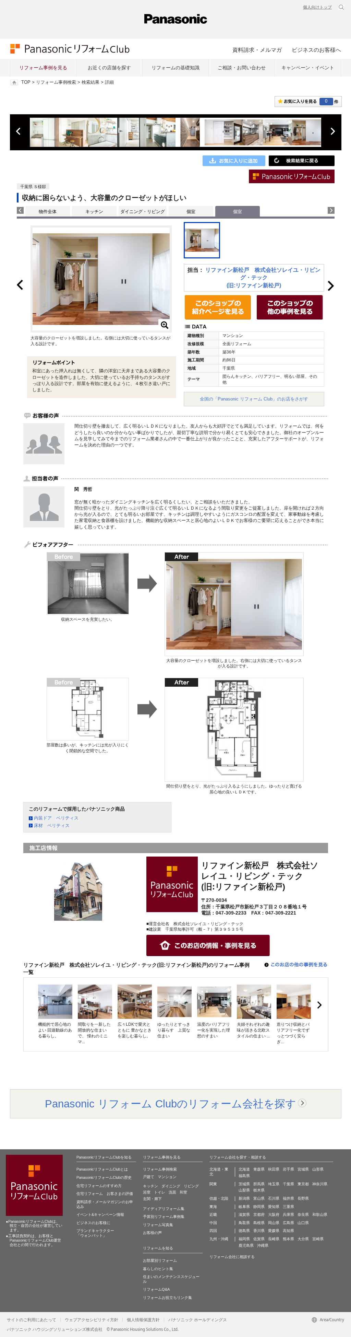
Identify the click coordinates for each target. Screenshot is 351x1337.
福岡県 (244, 1239)
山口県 (303, 1223)
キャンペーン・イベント (307, 67)
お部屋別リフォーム (160, 1260)
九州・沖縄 (218, 1239)
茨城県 (244, 1184)
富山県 (259, 1198)
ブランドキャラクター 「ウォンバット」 (95, 1233)
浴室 (146, 1192)
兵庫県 (288, 1214)
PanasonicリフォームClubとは (102, 1169)
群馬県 (259, 1184)
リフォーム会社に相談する (232, 1257)
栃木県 (259, 1190)
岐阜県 (244, 1207)
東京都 (303, 1184)
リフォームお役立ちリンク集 (167, 1297)
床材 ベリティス (52, 825)
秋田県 (273, 1169)
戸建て (148, 1177)
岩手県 (288, 1169)
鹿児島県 (246, 1245)
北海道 (244, 1169)
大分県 (303, 1239)
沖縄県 (262, 1245)
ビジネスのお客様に (93, 1223)
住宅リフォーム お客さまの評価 (104, 1193)
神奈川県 (319, 1184)
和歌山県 (319, 1214)
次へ (332, 131)
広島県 (288, 1223)
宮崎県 (318, 1239)
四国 (213, 1231)
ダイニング (170, 1186)
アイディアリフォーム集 (163, 1209)
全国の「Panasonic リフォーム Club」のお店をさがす (254, 399)
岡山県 (273, 1223)
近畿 (213, 1214)
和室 (183, 1192)
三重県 (288, 1207)
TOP (26, 82)
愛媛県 (273, 1231)
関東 (213, 1184)
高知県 (288, 1231)
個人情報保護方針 (143, 1320)
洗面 (172, 1192)
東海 (213, 1207)
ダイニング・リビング (142, 211)
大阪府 (273, 1214)
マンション (167, 1177)
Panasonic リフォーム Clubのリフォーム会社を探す (170, 1103)
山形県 (318, 1169)
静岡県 (259, 1207)
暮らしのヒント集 (158, 1269)
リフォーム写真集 (158, 1225)
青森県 (259, 1169)
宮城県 (303, 1169)
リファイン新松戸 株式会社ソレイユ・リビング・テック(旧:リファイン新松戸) (262, 277)
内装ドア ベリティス (56, 818)
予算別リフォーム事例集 (163, 1216)
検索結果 (90, 82)
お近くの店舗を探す (109, 67)
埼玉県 (273, 1184)
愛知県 (273, 1207)
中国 (213, 1223)
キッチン (94, 211)
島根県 (259, 1223)
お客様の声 (152, 1233)
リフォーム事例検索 (56, 82)
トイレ (159, 1192)
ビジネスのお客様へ (316, 50)
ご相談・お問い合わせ (242, 67)
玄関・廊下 (152, 1199)
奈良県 (303, 1214)
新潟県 (244, 1198)
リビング (191, 1186)
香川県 (259, 1231)
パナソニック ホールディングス (197, 1320)
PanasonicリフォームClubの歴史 (104, 1177)
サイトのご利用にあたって (31, 1320)
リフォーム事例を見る (43, 67)
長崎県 (273, 1239)
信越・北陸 (218, 1198)
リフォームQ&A (156, 1289)
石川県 (273, 1198)
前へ (18, 131)
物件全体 (48, 211)
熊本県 (288, 1239)
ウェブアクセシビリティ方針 (91, 1320)
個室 (190, 211)
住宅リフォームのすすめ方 (99, 1186)
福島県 (244, 1176)
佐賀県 (259, 1239)
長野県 (303, 1198)
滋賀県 (244, 1214)
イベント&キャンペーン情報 (100, 1214)
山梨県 (244, 1190)
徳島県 (244, 1231)
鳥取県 (244, 1223)
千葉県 (288, 1184)
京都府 (259, 1214)
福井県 (288, 1198)
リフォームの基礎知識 (175, 67)
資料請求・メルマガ (257, 50)
